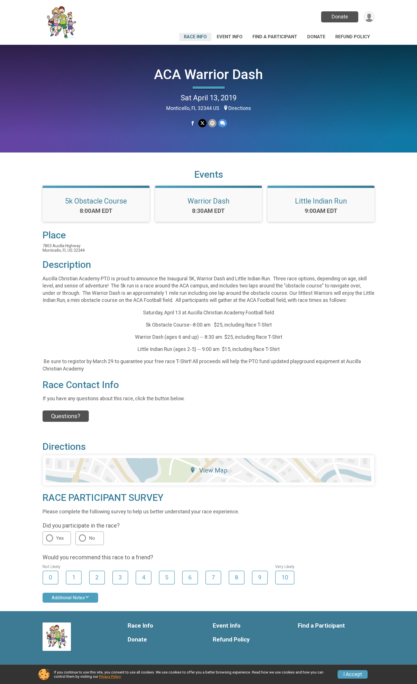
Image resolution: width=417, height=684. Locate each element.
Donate (340, 17)
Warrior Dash (208, 201)
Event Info (230, 36)
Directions (239, 108)
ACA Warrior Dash (208, 74)
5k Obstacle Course (96, 201)
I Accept (352, 674)
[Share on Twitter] (202, 123)
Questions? (65, 416)
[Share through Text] (222, 123)
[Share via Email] (212, 123)
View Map (213, 470)
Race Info (195, 36)
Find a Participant (274, 36)
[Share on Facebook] (192, 123)
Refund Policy (352, 36)
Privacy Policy (110, 676)
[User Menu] (369, 17)
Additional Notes (68, 597)
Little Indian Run (321, 201)
